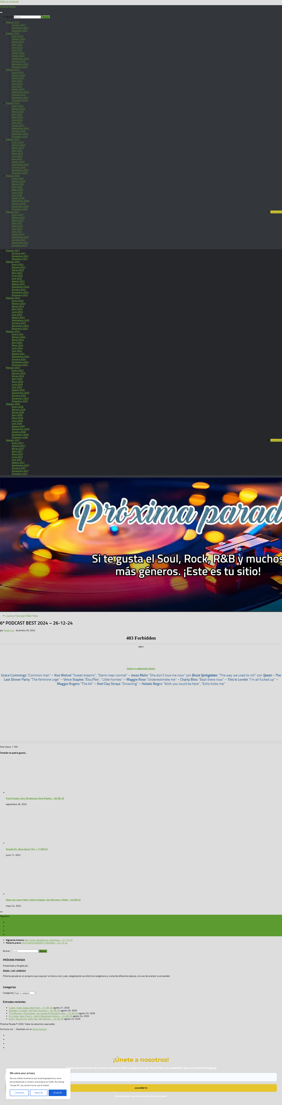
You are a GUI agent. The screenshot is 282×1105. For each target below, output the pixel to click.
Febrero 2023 (18, 75)
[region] (38, 1083)
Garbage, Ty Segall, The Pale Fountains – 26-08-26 (34, 1010)
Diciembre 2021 (20, 30)
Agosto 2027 (18, 234)
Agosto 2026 (18, 198)
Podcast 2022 (13, 33)
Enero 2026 (18, 178)
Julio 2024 (17, 122)
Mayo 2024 (17, 117)
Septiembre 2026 (20, 200)
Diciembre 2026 (20, 209)
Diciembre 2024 (20, 136)
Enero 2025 (18, 142)
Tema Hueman (39, 1029)
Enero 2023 (18, 72)
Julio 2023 (17, 86)
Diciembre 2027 (20, 245)
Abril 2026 (17, 186)
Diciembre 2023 (20, 100)
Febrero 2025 (18, 145)
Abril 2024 (17, 114)
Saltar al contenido (9, 1)
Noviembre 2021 (20, 27)
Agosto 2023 (18, 89)
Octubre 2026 (19, 203)
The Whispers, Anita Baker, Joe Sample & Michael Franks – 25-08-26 (43, 1013)
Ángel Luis (9, 630)
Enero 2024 (18, 106)
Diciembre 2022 (20, 66)
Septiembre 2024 (20, 128)
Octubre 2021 (19, 25)
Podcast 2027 (13, 212)
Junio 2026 (17, 192)
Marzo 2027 (18, 220)
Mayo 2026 (17, 189)
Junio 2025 (17, 156)
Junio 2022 (17, 47)
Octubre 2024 (19, 131)
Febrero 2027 (18, 217)
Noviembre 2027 (20, 242)
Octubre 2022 (19, 61)
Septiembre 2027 (20, 237)
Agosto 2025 (18, 161)
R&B (28, 615)
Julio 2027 (17, 231)
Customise (19, 1092)
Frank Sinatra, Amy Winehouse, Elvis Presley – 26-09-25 (35, 798)
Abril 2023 (17, 80)
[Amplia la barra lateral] (1, 911)
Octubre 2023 (19, 94)
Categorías (8, 993)
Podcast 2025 (13, 139)
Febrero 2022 (18, 39)
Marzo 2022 (18, 41)
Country (10, 615)
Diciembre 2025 (20, 172)
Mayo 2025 (17, 153)
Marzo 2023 (18, 78)
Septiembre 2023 (20, 92)
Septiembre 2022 (20, 58)
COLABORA (276, 212)
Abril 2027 (17, 223)
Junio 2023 (17, 83)
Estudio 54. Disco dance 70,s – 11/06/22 (27, 849)
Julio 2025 (17, 159)
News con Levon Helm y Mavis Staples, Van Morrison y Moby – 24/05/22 (43, 899)
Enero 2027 (18, 214)
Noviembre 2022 (20, 64)
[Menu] (1, 12)
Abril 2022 (17, 44)
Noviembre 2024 (20, 133)
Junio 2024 (17, 119)
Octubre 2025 (19, 167)
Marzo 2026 (18, 184)
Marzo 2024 (18, 111)
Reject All (39, 1092)
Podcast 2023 (13, 69)
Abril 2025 (17, 150)
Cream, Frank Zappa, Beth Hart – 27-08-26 (31, 1007)
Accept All (57, 1092)
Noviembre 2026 (20, 206)
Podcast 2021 (13, 22)
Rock (35, 615)
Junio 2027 (17, 228)
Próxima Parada (8, 6)
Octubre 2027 (19, 239)
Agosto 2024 (18, 125)
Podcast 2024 (13, 103)
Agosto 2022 (18, 53)
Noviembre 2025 (20, 170)
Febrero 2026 (18, 181)
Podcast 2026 (13, 175)
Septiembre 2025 (20, 164)
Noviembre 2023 (20, 97)
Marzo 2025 (18, 147)
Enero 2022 (18, 36)
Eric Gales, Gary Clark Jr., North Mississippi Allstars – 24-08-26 (40, 1016)
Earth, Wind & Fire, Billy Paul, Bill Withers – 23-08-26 (36, 1018)
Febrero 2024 (18, 108)
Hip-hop (20, 615)
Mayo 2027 (17, 225)
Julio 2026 (17, 195)
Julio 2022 (17, 50)
